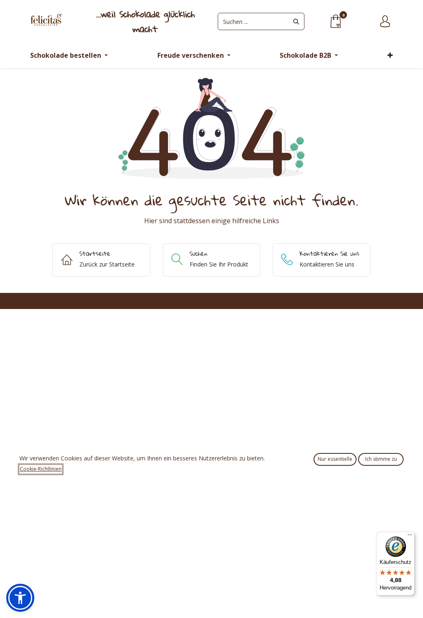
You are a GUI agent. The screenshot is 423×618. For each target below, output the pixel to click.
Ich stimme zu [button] (381, 458)
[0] (335, 20)
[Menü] (410, 537)
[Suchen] (296, 21)
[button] (20, 598)
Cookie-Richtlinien (41, 468)
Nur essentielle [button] (335, 458)
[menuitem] (68, 55)
